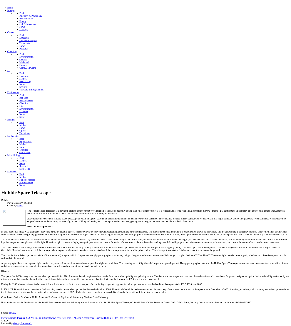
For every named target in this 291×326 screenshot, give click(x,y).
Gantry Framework (22, 323)
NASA (12, 312)
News (20, 205)
